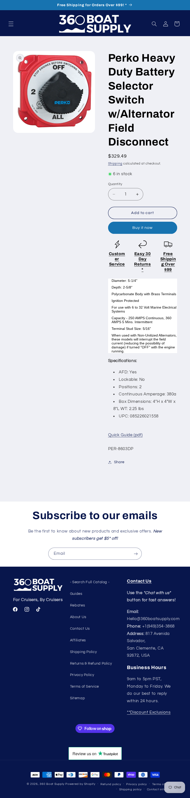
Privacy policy (136, 784)
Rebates (77, 605)
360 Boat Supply (52, 784)
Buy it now (142, 228)
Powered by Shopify (80, 784)
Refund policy (110, 784)
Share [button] (119, 462)
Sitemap (77, 698)
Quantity (115, 184)
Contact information (162, 789)
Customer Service (117, 259)
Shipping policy (130, 789)
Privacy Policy (82, 675)
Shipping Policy (83, 652)
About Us (78, 617)
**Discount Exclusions (148, 712)
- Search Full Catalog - (90, 582)
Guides (76, 594)
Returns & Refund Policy (91, 663)
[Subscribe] (136, 554)
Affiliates (78, 640)
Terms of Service (84, 686)
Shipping (115, 163)
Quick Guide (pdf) (125, 435)
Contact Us (80, 628)
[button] (11, 23)
